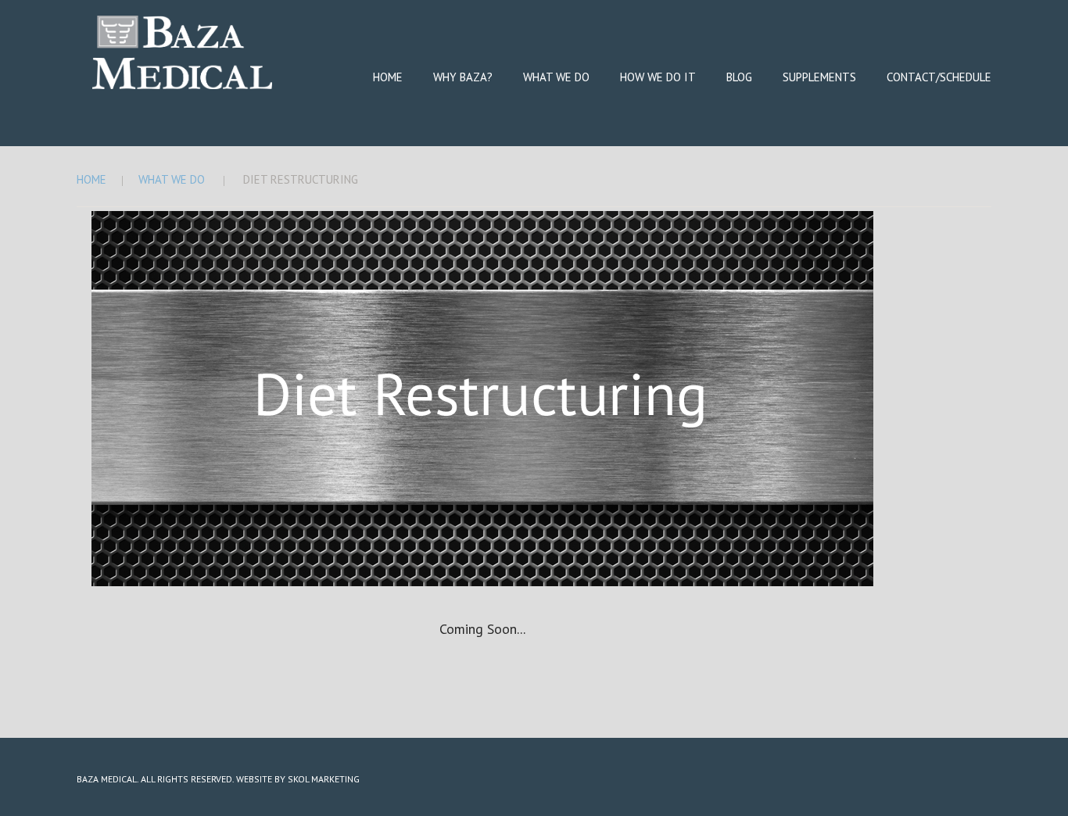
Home (388, 77)
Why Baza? (463, 77)
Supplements (819, 77)
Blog (739, 77)
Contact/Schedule (939, 77)
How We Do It (658, 77)
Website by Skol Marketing (298, 779)
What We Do (556, 77)
